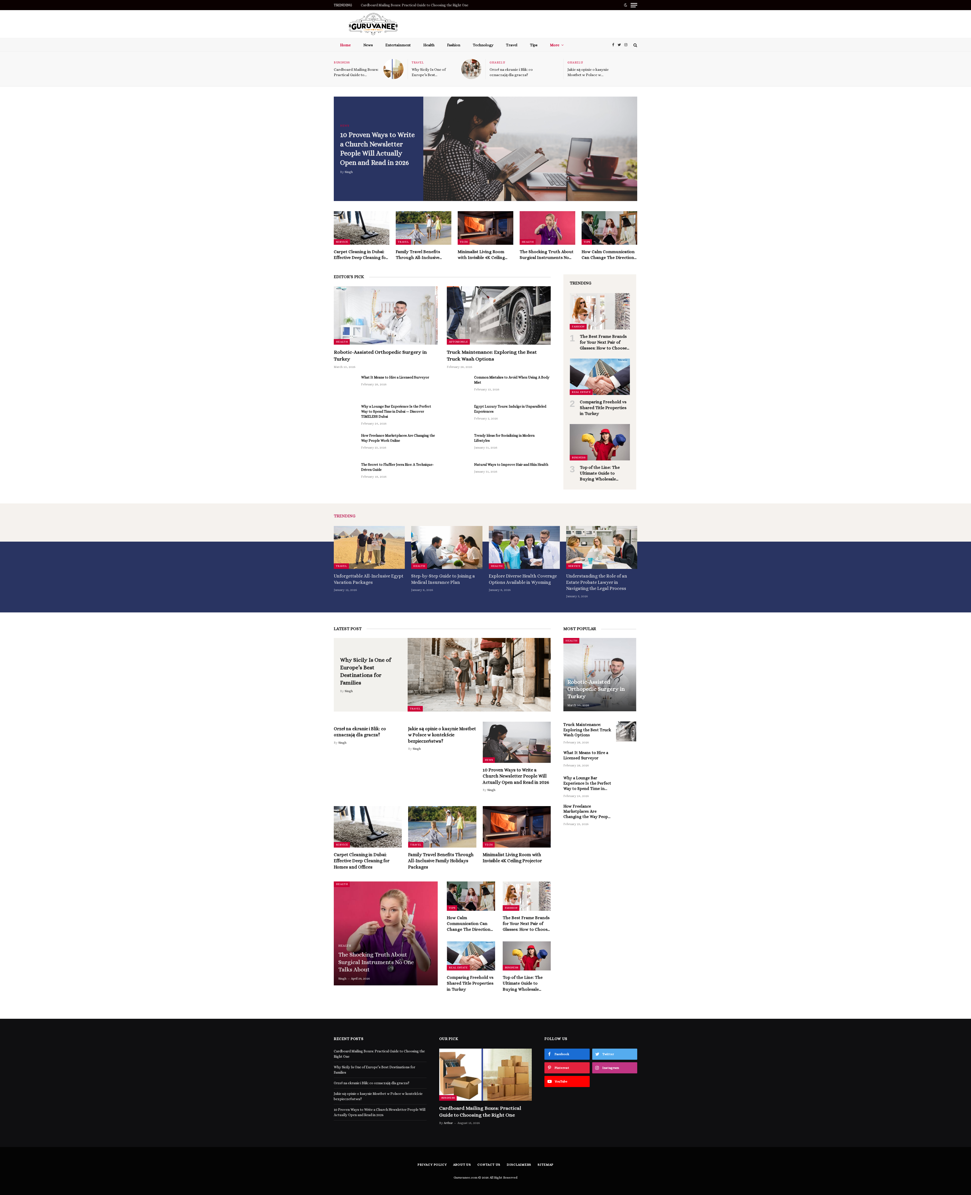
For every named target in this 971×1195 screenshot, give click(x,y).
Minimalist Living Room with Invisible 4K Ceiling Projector (481, 254)
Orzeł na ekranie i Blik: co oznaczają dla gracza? (511, 72)
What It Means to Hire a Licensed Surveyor (395, 377)
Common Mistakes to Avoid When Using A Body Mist (511, 379)
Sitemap (545, 1164)
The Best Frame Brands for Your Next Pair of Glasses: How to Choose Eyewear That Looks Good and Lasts (603, 342)
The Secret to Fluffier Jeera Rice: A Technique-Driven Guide (397, 467)
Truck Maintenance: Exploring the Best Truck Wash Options (492, 355)
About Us (462, 1164)
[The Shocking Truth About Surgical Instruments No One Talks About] (547, 228)
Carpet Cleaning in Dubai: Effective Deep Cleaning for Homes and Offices (361, 254)
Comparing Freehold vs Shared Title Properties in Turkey (603, 408)
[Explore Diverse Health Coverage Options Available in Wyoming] (524, 547)
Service (342, 242)
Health (428, 45)
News (368, 45)
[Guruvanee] (373, 24)
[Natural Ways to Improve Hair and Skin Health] (458, 472)
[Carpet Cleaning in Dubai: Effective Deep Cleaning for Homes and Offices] (361, 228)
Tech (464, 242)
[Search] (634, 45)
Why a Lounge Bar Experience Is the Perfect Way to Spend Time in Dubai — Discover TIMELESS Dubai (396, 411)
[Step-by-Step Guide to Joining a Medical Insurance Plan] (446, 547)
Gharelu (497, 62)
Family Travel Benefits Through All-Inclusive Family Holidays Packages (421, 254)
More (554, 45)
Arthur (448, 1123)
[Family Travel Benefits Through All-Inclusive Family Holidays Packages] (423, 228)
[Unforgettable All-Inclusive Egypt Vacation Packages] (369, 547)
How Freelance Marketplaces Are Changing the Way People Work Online (398, 437)
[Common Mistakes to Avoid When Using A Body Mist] (458, 385)
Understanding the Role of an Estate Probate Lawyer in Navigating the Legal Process (596, 582)
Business (342, 62)
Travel (511, 45)
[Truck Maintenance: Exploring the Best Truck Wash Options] (499, 315)
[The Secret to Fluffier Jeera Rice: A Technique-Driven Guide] (345, 472)
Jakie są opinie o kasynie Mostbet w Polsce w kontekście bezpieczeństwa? (588, 72)
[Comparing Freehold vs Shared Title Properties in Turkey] (600, 377)
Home (345, 45)
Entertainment (398, 45)
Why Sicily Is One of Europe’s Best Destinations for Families (408, 5)
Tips (533, 45)
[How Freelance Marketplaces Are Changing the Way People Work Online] (345, 443)
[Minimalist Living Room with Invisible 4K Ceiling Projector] (485, 228)
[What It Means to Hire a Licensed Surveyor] (345, 385)
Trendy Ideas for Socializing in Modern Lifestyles (504, 437)
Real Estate (581, 392)
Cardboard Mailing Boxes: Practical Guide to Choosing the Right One (356, 72)
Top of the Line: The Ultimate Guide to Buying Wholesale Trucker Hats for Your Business (602, 473)
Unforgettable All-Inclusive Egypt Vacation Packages (368, 579)
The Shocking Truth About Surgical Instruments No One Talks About (546, 254)
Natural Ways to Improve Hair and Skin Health (511, 464)
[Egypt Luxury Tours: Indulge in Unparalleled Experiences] (458, 414)
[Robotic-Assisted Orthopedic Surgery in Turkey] (386, 315)
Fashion (453, 45)
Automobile (458, 341)
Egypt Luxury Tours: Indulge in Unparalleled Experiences (510, 408)
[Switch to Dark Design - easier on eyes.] (625, 5)
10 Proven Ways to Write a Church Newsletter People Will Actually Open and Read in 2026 (377, 148)
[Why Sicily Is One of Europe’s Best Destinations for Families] (471, 69)
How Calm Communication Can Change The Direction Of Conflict (608, 254)
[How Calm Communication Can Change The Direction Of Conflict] (609, 228)
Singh (349, 172)
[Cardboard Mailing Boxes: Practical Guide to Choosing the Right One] (393, 69)
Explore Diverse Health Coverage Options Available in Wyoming (523, 579)
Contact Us (488, 1164)
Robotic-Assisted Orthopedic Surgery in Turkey (380, 355)
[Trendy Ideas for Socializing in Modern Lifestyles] (458, 443)
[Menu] (634, 5)
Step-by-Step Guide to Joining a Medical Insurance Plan (443, 579)
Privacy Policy (432, 1164)
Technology (483, 45)
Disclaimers (519, 1164)
